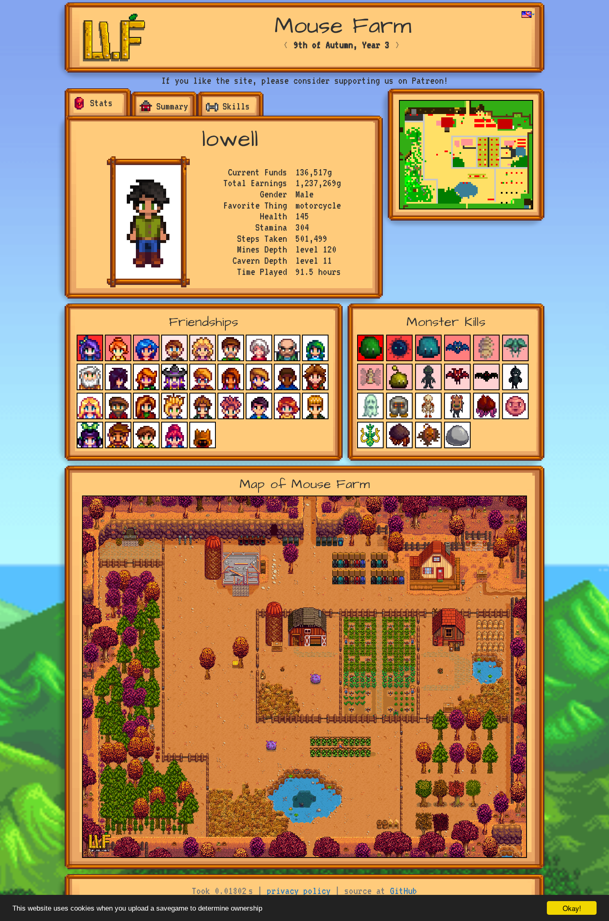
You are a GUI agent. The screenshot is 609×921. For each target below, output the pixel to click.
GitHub (403, 890)
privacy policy (299, 890)
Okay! (572, 908)
